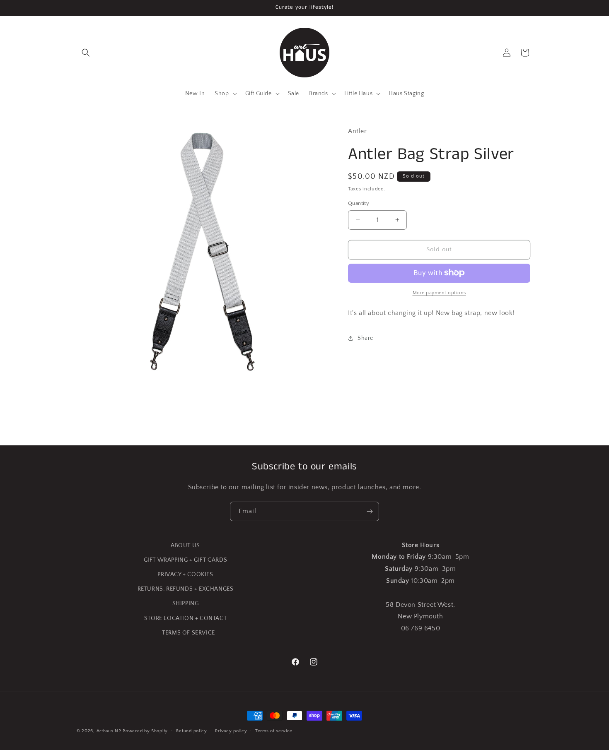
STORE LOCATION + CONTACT (185, 618)
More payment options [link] (439, 292)
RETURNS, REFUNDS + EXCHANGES (186, 589)
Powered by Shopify (145, 730)
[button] (86, 52)
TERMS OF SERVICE (188, 633)
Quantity (358, 203)
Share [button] (365, 338)
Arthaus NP (109, 730)
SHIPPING (185, 603)
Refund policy (191, 730)
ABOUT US (185, 545)
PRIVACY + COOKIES (185, 574)
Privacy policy (231, 730)
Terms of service (273, 730)
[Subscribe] (369, 511)
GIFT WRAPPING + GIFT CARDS (185, 560)
